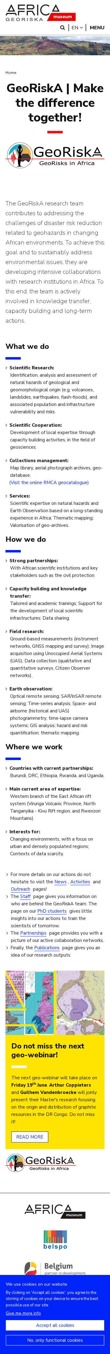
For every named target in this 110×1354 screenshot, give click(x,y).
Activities (80, 882)
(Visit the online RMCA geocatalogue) (49, 483)
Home (11, 72)
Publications (47, 948)
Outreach (20, 889)
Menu (97, 27)
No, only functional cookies (55, 1340)
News (60, 882)
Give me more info (23, 1313)
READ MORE (29, 1137)
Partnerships (33, 933)
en (79, 27)
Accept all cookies (55, 1325)
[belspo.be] (55, 1249)
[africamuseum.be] (55, 1217)
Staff (25, 896)
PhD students (52, 911)
